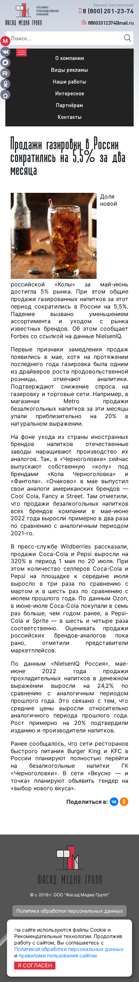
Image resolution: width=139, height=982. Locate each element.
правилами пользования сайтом (58, 955)
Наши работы (69, 81)
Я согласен (35, 965)
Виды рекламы (69, 69)
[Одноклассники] (124, 801)
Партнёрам (69, 105)
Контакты (70, 117)
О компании (69, 58)
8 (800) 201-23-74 (108, 11)
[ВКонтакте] (114, 801)
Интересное (69, 93)
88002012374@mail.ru (111, 23)
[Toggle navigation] (21, 52)
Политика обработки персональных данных (69, 911)
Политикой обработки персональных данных (69, 949)
